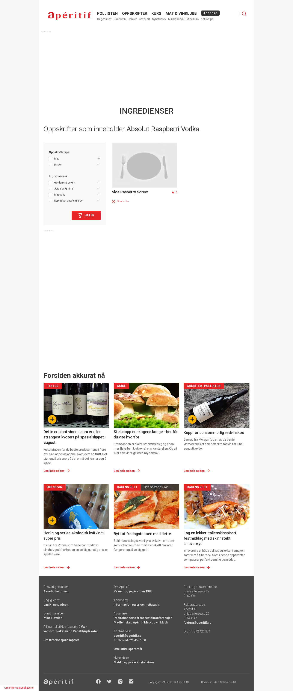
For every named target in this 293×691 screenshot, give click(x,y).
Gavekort (144, 19)
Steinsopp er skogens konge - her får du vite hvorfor (146, 434)
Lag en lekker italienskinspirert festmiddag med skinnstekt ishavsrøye (210, 538)
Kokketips (207, 19)
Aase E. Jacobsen (56, 591)
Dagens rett (104, 19)
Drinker (132, 19)
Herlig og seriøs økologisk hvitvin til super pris (74, 535)
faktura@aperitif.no (197, 622)
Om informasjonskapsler (61, 640)
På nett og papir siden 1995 (133, 591)
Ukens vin (120, 19)
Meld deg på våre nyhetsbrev (134, 662)
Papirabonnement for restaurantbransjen (143, 618)
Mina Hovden (53, 618)
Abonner (210, 13)
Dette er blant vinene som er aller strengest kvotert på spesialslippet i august (75, 437)
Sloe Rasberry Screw (130, 192)
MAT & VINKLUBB (181, 13)
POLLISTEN (107, 13)
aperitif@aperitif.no (128, 635)
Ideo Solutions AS (224, 682)
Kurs (156, 13)
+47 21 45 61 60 (135, 640)
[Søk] (244, 13)
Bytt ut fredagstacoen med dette (142, 533)
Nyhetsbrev (159, 19)
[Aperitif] (69, 16)
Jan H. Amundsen (56, 604)
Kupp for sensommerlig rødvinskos (214, 432)
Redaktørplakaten (85, 631)
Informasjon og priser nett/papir (137, 604)
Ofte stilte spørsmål (128, 649)
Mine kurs (193, 19)
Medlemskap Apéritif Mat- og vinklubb (141, 622)
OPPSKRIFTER (134, 13)
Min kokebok (176, 19)
